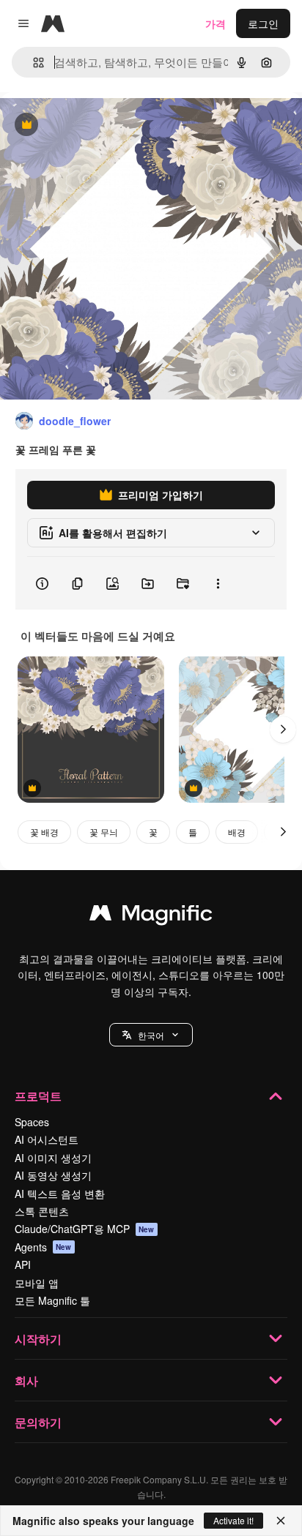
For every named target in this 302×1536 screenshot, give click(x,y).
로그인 (263, 23)
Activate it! (233, 1520)
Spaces (32, 1121)
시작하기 (38, 1338)
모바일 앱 (37, 1282)
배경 (237, 831)
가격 (215, 23)
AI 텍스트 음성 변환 (60, 1193)
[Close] (281, 1520)
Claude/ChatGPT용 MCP (85, 1228)
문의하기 (38, 1422)
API (23, 1264)
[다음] (283, 729)
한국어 (151, 1035)
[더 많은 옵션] (217, 583)
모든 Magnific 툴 (52, 1300)
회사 (26, 1380)
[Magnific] (151, 916)
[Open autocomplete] (32, 62)
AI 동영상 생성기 (53, 1175)
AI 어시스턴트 (46, 1139)
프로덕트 (38, 1095)
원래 (84, 125)
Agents (43, 1247)
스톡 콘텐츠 (42, 1211)
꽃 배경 (44, 831)
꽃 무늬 (103, 831)
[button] (151, 1034)
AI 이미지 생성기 (53, 1157)
